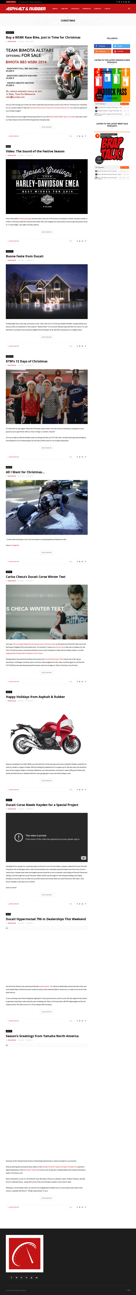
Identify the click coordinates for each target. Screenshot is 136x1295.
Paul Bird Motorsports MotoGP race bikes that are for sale (51, 108)
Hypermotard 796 (45, 986)
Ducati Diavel (60, 647)
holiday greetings (25, 218)
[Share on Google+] (83, 136)
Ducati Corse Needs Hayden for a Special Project (42, 805)
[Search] (129, 8)
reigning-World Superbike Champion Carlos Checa (24, 653)
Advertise (87, 9)
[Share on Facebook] (77, 136)
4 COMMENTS (29, 260)
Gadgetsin (15, 545)
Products (10, 32)
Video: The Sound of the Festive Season (35, 151)
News (8, 146)
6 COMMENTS (29, 155)
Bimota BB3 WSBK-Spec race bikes (62, 117)
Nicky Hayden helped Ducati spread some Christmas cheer (34, 644)
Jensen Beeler (12, 41)
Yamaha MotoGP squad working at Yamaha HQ (59, 1167)
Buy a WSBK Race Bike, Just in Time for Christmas (43, 37)
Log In (107, 9)
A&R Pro (64, 9)
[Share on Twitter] (79, 136)
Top (128, 1290)
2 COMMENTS (29, 701)
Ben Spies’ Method (30, 1170)
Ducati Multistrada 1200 (54, 659)
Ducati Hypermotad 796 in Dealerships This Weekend (46, 919)
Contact (97, 9)
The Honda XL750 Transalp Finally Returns (30, 2)
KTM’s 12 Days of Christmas (26, 361)
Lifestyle (10, 251)
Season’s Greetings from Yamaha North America (42, 1036)
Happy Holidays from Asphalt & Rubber (35, 697)
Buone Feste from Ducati (24, 256)
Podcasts (75, 9)
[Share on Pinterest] (85, 136)
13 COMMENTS (29, 476)
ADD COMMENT (29, 41)
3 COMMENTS (29, 809)
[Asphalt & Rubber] (26, 8)
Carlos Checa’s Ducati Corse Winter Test (35, 577)
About (55, 9)
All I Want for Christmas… (25, 472)
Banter (9, 467)
